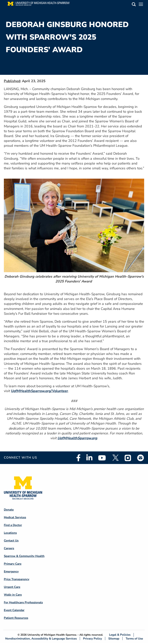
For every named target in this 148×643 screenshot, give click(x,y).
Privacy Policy (92, 638)
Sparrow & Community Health (24, 556)
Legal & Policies (119, 635)
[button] (134, 5)
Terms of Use (134, 638)
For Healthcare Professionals (23, 602)
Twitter (115, 457)
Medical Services (15, 517)
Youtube (102, 457)
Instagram (127, 457)
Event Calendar (14, 610)
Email (140, 458)
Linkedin (89, 457)
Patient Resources (16, 618)
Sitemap (113, 638)
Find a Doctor (13, 525)
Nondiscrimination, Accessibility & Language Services (41, 638)
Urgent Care (12, 587)
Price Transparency (16, 579)
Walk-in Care (13, 595)
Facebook (78, 457)
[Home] (39, 5)
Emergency (11, 571)
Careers (9, 548)
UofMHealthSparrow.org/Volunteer (39, 391)
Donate (9, 510)
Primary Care (12, 564)
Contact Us (11, 540)
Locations (10, 533)
